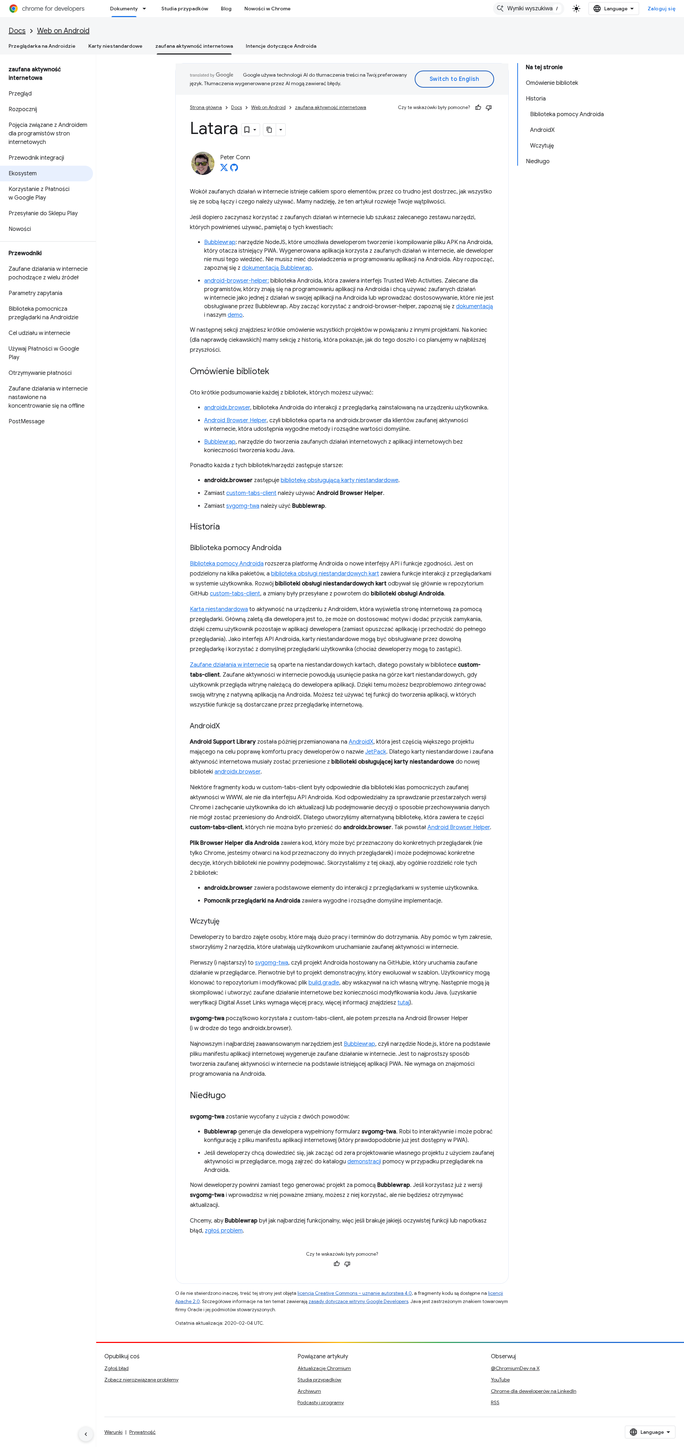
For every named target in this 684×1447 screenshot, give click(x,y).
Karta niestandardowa (219, 609)
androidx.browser (227, 407)
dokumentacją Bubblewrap (277, 268)
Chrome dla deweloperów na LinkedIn (533, 1391)
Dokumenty (124, 8)
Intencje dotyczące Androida (281, 46)
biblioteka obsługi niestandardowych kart (325, 573)
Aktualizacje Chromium (324, 1368)
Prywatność (142, 1432)
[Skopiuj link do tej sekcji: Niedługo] (233, 1096)
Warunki (113, 1432)
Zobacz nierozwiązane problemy (141, 1379)
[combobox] (528, 8)
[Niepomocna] (488, 107)
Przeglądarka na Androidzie (42, 46)
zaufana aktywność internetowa (194, 46)
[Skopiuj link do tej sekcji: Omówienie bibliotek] (276, 372)
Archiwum (309, 1391)
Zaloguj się (662, 8)
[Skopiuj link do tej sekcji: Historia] (227, 527)
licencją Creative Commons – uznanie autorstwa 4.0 (354, 1293)
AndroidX (361, 741)
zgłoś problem (224, 1230)
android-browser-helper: (236, 280)
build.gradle (324, 982)
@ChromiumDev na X (515, 1368)
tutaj (403, 1002)
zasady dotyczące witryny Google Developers (358, 1301)
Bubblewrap (219, 242)
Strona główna (206, 107)
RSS (495, 1402)
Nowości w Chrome (267, 8)
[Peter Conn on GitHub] (234, 170)
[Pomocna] (478, 107)
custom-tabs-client (251, 493)
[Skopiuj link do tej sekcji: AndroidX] (227, 726)
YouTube (500, 1379)
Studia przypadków (184, 8)
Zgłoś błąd (116, 1368)
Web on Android (63, 30)
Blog (226, 8)
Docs (17, 30)
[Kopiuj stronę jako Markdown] (269, 130)
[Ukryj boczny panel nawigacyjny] (86, 1434)
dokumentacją (474, 306)
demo (235, 315)
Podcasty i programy (320, 1402)
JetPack (375, 751)
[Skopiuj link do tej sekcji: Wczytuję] (226, 922)
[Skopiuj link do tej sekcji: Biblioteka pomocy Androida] (288, 548)
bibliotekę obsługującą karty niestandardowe (339, 480)
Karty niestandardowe (115, 46)
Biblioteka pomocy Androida (227, 563)
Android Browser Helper (235, 420)
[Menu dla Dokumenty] (146, 8)
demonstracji (364, 1161)
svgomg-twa (242, 506)
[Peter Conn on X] (224, 170)
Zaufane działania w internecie (229, 664)
